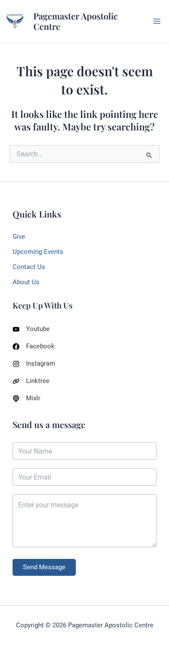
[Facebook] (34, 346)
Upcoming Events (38, 252)
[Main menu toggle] (157, 21)
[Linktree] (31, 381)
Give (19, 236)
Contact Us (29, 267)
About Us (26, 282)
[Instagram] (34, 363)
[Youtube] (31, 329)
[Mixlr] (26, 398)
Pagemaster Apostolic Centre (75, 21)
